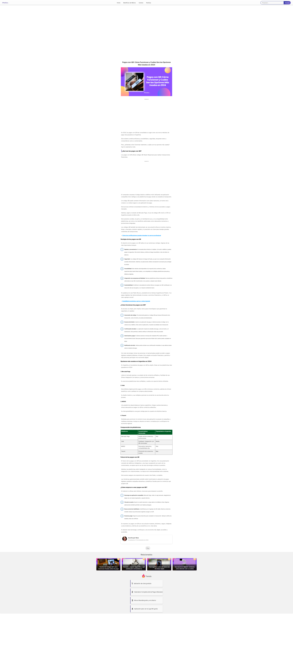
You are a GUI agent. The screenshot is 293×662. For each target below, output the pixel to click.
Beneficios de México (129, 3)
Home (118, 3)
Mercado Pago (126, 371)
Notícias (148, 3)
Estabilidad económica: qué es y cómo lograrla (136, 301)
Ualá (123, 385)
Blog (147, 548)
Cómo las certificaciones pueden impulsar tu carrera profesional (141, 235)
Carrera (141, 3)
